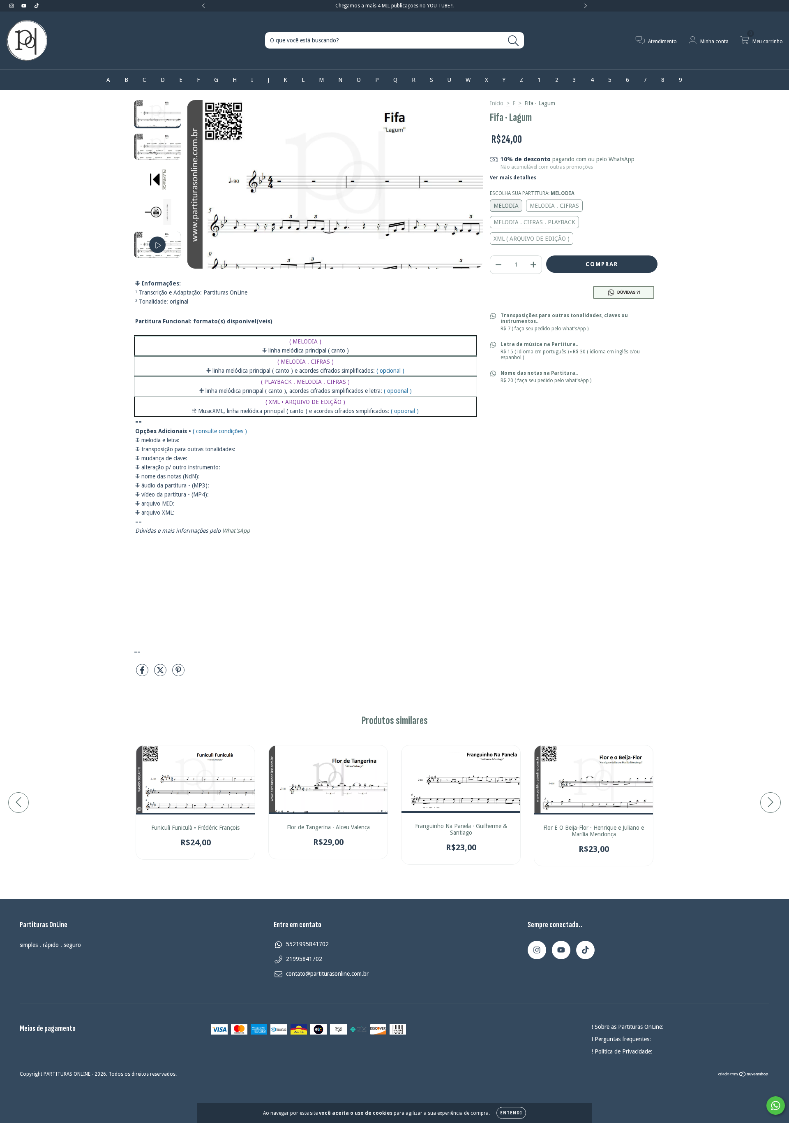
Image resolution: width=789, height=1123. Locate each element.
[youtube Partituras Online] (24, 5)
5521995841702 (307, 944)
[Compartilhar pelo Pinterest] (178, 673)
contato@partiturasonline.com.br (327, 973)
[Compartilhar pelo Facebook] (143, 673)
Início (496, 103)
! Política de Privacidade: (622, 1051)
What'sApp (236, 530)
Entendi (511, 1113)
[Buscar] (513, 41)
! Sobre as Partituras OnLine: (627, 1026)
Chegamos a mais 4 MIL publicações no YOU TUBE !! (394, 6)
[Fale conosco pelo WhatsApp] (775, 1105)
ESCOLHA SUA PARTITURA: (532, 193)
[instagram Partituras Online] (12, 5)
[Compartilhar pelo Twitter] (161, 673)
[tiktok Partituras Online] (36, 5)
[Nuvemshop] (743, 1075)
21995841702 (304, 959)
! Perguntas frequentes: (621, 1039)
